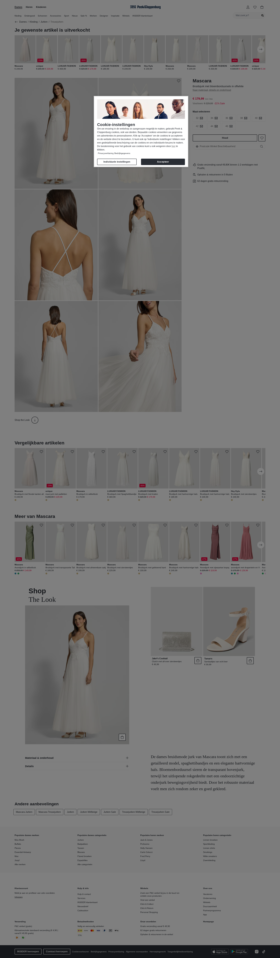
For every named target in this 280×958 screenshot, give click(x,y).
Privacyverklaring (106, 153)
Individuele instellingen (116, 162)
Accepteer (163, 162)
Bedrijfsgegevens (122, 153)
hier (173, 146)
